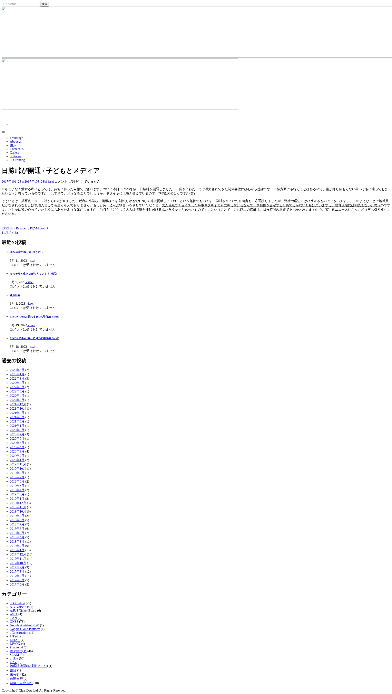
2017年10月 (18, 563)
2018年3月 (17, 541)
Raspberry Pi (18, 651)
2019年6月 (17, 481)
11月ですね (10, 232)
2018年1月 (17, 550)
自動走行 (16, 679)
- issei (31, 260)
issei (51, 181)
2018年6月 (17, 528)
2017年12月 (18, 554)
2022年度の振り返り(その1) (26, 252)
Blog (13, 145)
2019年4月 (17, 490)
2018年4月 (17, 537)
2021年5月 (17, 421)
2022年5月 (17, 391)
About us (16, 141)
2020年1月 (17, 460)
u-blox (14, 658)
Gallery (14, 152)
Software (15, 156)
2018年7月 (17, 524)
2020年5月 (17, 443)
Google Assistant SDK (24, 625)
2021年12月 (18, 404)
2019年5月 (17, 485)
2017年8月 (17, 571)
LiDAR (15, 640)
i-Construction (19, 632)
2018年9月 (17, 515)
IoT (12, 636)
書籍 (13, 670)
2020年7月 (17, 434)
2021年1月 (17, 425)
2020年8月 (17, 430)
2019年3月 (17, 494)
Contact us (16, 149)
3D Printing (17, 160)
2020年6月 (17, 438)
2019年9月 (17, 473)
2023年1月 (17, 374)
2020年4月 (17, 447)
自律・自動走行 (21, 683)
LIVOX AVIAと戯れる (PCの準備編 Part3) (34, 316)
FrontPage (16, 138)
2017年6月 (17, 580)
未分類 (15, 674)
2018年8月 (17, 520)
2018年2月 (17, 546)
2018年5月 (17, 533)
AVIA (14, 614)
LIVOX (15, 643)
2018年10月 (18, 511)
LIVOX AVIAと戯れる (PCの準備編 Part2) (34, 338)
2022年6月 (17, 387)
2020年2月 (17, 455)
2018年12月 (18, 503)
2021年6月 (17, 417)
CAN (13, 618)
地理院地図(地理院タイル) (29, 666)
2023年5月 (17, 370)
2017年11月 (18, 558)
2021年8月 (17, 413)
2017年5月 (17, 584)
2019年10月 (18, 468)
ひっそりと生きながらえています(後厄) (33, 273)
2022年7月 (17, 382)
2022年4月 (17, 395)
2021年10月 (18, 408)
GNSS (14, 621)
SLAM (14, 654)
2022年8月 (17, 378)
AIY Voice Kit (19, 607)
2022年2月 (17, 400)
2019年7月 (17, 477)
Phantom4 (16, 647)
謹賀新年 (15, 295)
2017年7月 (17, 576)
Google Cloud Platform (25, 629)
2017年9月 (17, 567)
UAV (13, 662)
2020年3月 (17, 451)
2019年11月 (18, 464)
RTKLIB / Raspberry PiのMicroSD (25, 228)
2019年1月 (17, 498)
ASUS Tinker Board (23, 610)
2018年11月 (18, 507)
